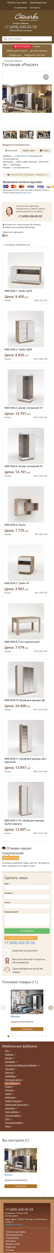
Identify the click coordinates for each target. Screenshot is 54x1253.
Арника (8, 1058)
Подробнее (26, 192)
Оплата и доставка (17, 2)
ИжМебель (10, 1076)
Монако (15, 1016)
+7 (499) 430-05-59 (20, 26)
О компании (20, 7)
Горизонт (9, 1069)
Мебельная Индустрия (16, 1104)
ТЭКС (7, 1119)
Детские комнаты (38, 50)
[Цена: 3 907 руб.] (25, 563)
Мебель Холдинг (13, 1101)
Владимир (10, 1061)
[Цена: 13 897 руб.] (25, 738)
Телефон (8, 893)
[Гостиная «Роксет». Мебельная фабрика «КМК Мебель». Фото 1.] (27, 98)
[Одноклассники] (6, 234)
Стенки (36, 46)
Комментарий (11, 912)
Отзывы (10, 1250)
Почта (7, 902)
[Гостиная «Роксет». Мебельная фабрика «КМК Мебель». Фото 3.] (43, 135)
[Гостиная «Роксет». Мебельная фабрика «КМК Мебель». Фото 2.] (27, 135)
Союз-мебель (11, 1111)
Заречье (9, 1072)
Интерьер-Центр (13, 1079)
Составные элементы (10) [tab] (17, 244)
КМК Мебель (22, 156)
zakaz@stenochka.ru (14, 1224)
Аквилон (9, 1054)
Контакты (35, 7)
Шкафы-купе (15, 55)
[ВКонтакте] (3, 234)
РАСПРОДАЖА (23, 46)
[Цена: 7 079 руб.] (25, 621)
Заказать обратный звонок (21, 938)
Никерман (10, 1108)
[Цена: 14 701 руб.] (25, 387)
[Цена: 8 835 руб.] (25, 329)
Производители (38, 2)
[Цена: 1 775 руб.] (25, 504)
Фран (7, 1126)
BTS (7, 1050)
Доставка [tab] (30, 150)
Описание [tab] (12, 150)
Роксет (8, 1174)
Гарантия (11, 1246)
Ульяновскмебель (14, 1122)
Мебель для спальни (17, 50)
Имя (6, 884)
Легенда (9, 1090)
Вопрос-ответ (13, 1243)
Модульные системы (34, 55)
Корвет (8, 1086)
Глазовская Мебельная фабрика (21, 1065)
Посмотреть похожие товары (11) (28, 174)
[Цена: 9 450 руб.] (25, 270)
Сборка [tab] (45, 150)
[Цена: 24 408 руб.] (25, 680)
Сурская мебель (13, 1115)
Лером (8, 1093)
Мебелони (10, 1097)
